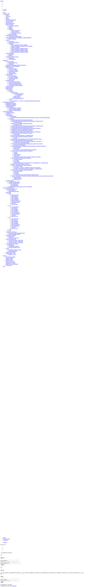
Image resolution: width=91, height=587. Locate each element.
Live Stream (16, 160)
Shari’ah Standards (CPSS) (14, 234)
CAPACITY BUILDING (8, 187)
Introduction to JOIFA (10, 256)
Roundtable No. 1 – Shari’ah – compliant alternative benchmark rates (25, 100)
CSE (10, 217)
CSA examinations (15, 214)
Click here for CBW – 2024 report (16, 241)
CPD (10, 230)
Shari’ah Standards (12, 68)
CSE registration (14, 222)
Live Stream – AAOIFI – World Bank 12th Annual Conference (27, 167)
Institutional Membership (8, 102)
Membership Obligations (11, 104)
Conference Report (18, 122)
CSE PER (13, 227)
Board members (12, 190)
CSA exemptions (14, 211)
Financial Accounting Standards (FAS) (17, 233)
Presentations (19, 94)
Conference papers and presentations (21, 142)
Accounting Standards (13, 69)
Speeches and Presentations (19, 144)
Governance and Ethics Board (12, 56)
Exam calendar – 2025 (10, 253)
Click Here (9, 584)
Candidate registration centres (15, 249)
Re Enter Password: (5, 563)
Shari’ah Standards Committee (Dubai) (19, 49)
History (7, 15)
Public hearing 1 (17, 96)
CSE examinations (15, 225)
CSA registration (14, 210)
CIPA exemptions (15, 199)
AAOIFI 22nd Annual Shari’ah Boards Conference (22, 127)
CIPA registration (14, 198)
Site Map (5, 542)
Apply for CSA (14, 216)
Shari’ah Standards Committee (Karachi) (19, 52)
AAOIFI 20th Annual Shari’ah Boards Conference (22, 133)
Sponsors (16, 153)
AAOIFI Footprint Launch (14, 181)
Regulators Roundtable (19, 93)
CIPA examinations (15, 202)
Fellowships (8, 192)
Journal (4, 255)
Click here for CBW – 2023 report (16, 240)
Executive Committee (15, 30)
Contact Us (5, 540)
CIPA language (14, 196)
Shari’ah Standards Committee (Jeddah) (19, 50)
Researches (16, 172)
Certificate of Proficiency (11, 231)
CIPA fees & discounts (16, 200)
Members (10, 28)
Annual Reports (9, 22)
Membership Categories (11, 103)
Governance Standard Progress (15, 84)
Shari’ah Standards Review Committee (19, 44)
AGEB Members (12, 59)
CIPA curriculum (14, 197)
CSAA (10, 229)
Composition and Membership (15, 36)
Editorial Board (9, 259)
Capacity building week (11, 239)
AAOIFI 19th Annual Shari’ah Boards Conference (22, 136)
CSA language (14, 208)
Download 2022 (14, 184)
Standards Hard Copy (13, 62)
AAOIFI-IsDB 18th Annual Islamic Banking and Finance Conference (26, 128)
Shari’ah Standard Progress (14, 81)
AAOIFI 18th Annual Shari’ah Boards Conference (22, 140)
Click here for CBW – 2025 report (16, 242)
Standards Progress (10, 80)
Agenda (15, 137)
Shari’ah (7, 40)
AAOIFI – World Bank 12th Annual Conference (21, 165)
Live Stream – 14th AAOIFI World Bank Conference (25, 149)
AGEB (10, 99)
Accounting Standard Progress (15, 83)
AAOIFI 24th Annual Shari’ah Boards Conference (22, 119)
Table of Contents (9, 258)
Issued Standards (9, 67)
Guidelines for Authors (10, 262)
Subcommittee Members (14, 191)
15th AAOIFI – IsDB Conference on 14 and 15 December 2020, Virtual (26, 139)
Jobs (4, 266)
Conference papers (18, 124)
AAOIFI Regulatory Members (15, 108)
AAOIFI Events (9, 115)
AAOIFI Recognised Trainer (12, 243)
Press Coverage (17, 179)
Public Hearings (9, 88)
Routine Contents (9, 260)
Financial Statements (10, 23)
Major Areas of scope (10, 261)
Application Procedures (11, 105)
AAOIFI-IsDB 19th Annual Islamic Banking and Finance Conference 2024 (27, 125)
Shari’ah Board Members (14, 42)
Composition (11, 41)
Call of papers (9, 265)
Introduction (11, 236)
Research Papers (17, 147)
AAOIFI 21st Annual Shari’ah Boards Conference (21, 130)
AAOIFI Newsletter (10, 112)
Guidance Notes (9, 87)
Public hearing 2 (17, 97)
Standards (5, 60)
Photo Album (16, 148)
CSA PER (13, 215)
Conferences (11, 118)
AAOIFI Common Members (15, 110)
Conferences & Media (7, 111)
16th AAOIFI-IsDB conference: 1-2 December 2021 (22, 135)
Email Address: (4, 560)
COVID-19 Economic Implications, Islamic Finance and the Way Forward (27, 143)
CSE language (14, 220)
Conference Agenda (18, 159)
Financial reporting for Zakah (17, 98)
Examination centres (13, 251)
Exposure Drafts (9, 74)
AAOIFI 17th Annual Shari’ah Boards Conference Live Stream (27, 156)
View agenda (16, 134)
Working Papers (17, 177)
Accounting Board (10, 53)
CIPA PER (13, 203)
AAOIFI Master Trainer (14, 246)
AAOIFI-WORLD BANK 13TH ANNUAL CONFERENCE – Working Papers (31, 162)
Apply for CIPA (14, 204)
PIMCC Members (12, 38)
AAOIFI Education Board (11, 189)
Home (4, 12)
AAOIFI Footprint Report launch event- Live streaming (20, 186)
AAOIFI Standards (10, 61)
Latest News (8, 114)
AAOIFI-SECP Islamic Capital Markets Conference (22, 129)
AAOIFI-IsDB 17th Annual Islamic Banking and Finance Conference (26, 131)
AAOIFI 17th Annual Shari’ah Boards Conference (22, 150)
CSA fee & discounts (15, 212)
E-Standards (11, 63)
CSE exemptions (14, 223)
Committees (11, 29)
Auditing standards (12, 73)
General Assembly (10, 21)
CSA (10, 205)
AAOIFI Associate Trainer (14, 247)
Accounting (11, 91)
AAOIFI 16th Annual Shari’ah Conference (20, 164)
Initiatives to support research (12, 264)
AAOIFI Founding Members (15, 109)
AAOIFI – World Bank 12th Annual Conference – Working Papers (28, 168)
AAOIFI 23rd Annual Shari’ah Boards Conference (22, 123)
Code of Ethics (12, 79)
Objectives (8, 16)
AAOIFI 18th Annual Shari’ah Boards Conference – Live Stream (27, 141)
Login (2, 582)
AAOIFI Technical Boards (11, 35)
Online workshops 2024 (14, 237)
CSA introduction (15, 206)
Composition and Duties (14, 25)
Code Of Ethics (12, 72)
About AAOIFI (6, 13)
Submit (2, 564)
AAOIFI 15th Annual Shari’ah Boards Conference (22, 169)
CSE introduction (15, 218)
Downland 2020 (14, 185)
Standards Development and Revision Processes (16, 65)
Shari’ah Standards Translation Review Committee (21, 46)
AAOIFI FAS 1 (14, 92)
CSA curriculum (14, 209)
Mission (7, 18)
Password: (3, 561)
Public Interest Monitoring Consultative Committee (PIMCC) (19, 37)
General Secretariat (13, 34)
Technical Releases (10, 86)
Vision (7, 17)
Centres (7, 248)
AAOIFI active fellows (11, 252)
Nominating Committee (16, 32)
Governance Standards (13, 71)
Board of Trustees (9, 24)
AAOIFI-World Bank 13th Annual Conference (21, 158)
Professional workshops (11, 235)
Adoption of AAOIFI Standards (12, 66)
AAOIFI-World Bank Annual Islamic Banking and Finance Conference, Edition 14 (28, 146)
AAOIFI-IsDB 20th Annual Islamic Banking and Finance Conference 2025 (27, 121)
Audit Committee (14, 31)
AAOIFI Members (10, 106)
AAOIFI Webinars (12, 116)
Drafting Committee (15, 47)
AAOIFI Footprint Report (14, 183)
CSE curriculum (14, 221)
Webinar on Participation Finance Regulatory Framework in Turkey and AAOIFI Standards (30, 117)
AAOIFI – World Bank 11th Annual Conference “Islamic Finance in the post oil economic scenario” (32, 175)
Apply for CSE (14, 228)
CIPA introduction (15, 195)
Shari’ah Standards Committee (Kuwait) (19, 48)
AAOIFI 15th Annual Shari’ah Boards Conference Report (26, 174)
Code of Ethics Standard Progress (16, 85)
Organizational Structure (11, 19)
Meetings (10, 27)
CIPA (10, 193)
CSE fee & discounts (15, 224)
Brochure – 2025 (12, 254)
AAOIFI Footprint (10, 180)
